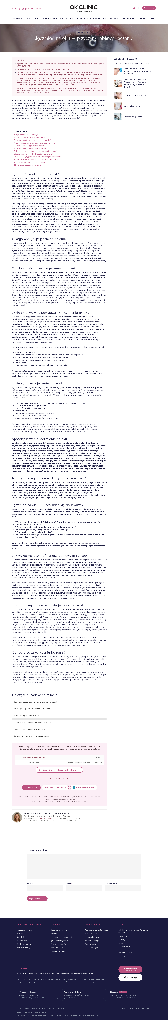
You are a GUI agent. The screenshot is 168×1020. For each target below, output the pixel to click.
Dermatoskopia (90, 933)
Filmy (120, 943)
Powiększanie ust (23, 933)
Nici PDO (20, 937)
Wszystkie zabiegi (24, 948)
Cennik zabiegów (91, 948)
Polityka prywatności (127, 1008)
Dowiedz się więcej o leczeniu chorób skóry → (59, 770)
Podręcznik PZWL (58, 948)
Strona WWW (111, 884)
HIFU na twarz (22, 941)
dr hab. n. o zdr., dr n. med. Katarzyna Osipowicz (133, 931)
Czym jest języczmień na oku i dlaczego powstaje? (35, 702)
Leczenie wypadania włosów (62, 937)
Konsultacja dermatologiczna (33, 758)
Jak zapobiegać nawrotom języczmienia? (32, 736)
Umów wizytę (31, 787)
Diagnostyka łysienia (59, 930)
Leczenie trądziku (91, 937)
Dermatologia (83, 33)
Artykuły (121, 940)
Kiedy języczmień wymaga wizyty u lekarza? (33, 722)
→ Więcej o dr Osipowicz (33, 824)
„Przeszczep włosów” (46, 819)
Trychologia (57, 924)
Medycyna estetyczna (29, 924)
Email (69, 884)
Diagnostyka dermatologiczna (96, 930)
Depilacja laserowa (24, 944)
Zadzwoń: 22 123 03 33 (55, 787)
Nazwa (30, 884)
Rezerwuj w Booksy (85, 787)
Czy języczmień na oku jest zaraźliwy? (30, 729)
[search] (134, 9)
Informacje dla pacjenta (143, 1008)
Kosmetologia (90, 944)
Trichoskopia (55, 933)
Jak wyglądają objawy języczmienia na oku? (32, 709)
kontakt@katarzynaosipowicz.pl (130, 956)
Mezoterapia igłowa (24, 930)
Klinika (122, 924)
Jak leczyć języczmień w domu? (27, 715)
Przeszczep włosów (58, 944)
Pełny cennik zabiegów (59, 778)
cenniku (58, 796)
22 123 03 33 (125, 952)
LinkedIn (48, 824)
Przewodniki (123, 936)
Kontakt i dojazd (124, 947)
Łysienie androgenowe (60, 941)
